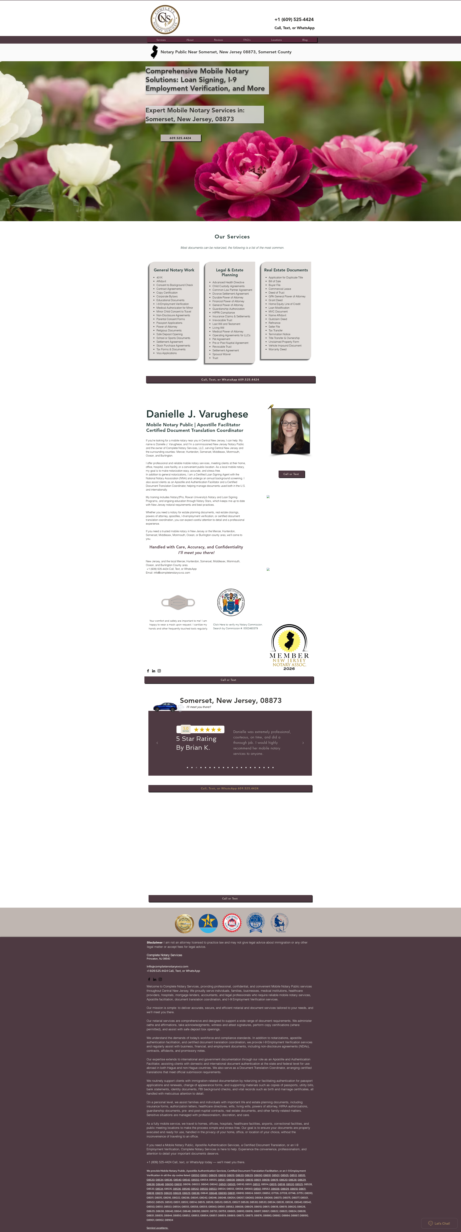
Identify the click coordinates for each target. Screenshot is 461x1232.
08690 (258, 1173)
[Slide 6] (210, 767)
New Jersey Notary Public (228, 444)
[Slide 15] (250, 767)
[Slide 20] (273, 767)
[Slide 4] (201, 767)
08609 (213, 1173)
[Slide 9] (223, 767)
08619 (230, 1173)
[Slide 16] (255, 767)
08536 (168, 1177)
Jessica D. (200, 746)
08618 (266, 1177)
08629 (249, 1173)
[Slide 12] (237, 767)
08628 (292, 1177)
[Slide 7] (214, 767)
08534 (159, 1177)
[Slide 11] (232, 767)
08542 (186, 1177)
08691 (267, 1173)
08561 (204, 1173)
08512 (293, 1173)
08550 (195, 1173)
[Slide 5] (205, 767)
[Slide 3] (196, 767)
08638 (151, 1182)
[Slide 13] (241, 767)
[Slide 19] (268, 767)
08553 (213, 1186)
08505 (285, 1173)
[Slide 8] (219, 767)
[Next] (303, 743)
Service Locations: (158, 1225)
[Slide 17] (259, 767)
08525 (299, 1182)
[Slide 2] (192, 767)
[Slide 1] (187, 767)
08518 (281, 1182)
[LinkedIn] (153, 671)
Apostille (180, 482)
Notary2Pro (177, 497)
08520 (151, 1177)
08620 (240, 1173)
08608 (230, 1177)
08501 (275, 1173)
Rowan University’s (196, 497)
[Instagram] (159, 671)
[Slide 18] (264, 767)
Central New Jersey (213, 440)
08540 (177, 1177)
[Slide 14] (246, 767)
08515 (301, 1173)
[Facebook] (148, 671)
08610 (222, 1173)
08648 (160, 1182)
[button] (276, 39)
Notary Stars (203, 501)
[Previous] (157, 743)
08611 (257, 1177)
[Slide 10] (228, 767)
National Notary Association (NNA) (166, 478)
